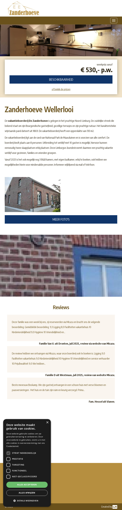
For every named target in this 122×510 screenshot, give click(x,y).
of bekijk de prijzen (61, 89)
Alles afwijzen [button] (27, 492)
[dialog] (27, 463)
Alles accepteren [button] (27, 484)
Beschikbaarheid (61, 79)
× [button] (47, 422)
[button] (27, 501)
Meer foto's (61, 219)
